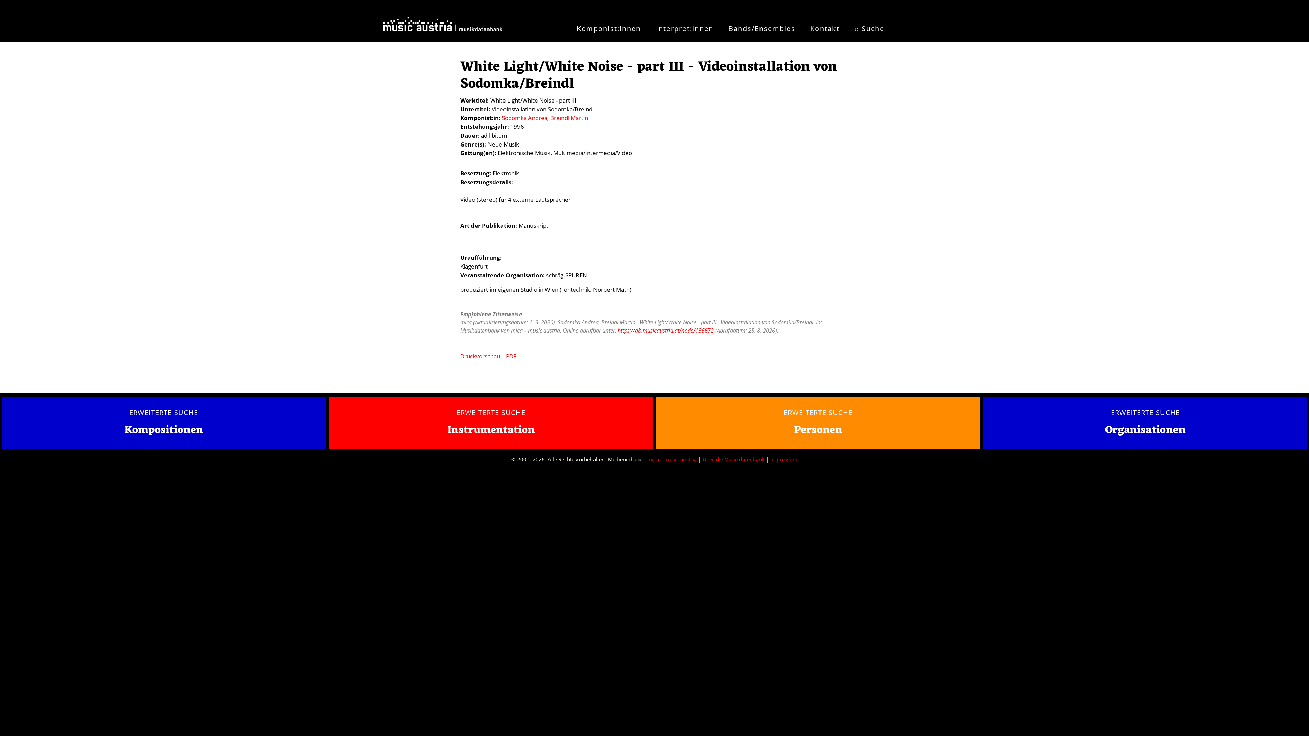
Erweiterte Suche (163, 412)
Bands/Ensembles (761, 28)
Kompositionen (163, 430)
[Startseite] (443, 26)
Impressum (784, 459)
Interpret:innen (684, 28)
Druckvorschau (480, 356)
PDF (511, 356)
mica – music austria (672, 459)
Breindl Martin (569, 118)
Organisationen (1145, 430)
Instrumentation (491, 430)
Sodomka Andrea (524, 118)
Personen (818, 430)
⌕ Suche (869, 28)
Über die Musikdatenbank (734, 459)
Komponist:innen (609, 28)
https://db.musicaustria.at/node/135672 (666, 330)
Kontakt (825, 28)
